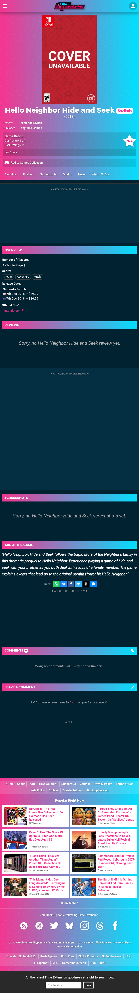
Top (10, 784)
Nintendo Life (27, 956)
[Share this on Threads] (86, 584)
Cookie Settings (73, 790)
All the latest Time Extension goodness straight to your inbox (70, 977)
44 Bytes (89, 942)
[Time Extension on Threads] (100, 926)
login (73, 702)
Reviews (28, 174)
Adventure (23, 276)
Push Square (48, 956)
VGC (55, 963)
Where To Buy (101, 174)
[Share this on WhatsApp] (56, 584)
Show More (69, 903)
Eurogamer (41, 963)
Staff (32, 784)
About (21, 784)
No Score (11, 152)
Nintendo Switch (31, 123)
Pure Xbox (67, 956)
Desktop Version (97, 790)
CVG (93, 963)
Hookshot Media (26, 942)
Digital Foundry (88, 956)
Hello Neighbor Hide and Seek (68, 110)
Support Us (68, 784)
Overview (11, 174)
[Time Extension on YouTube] (39, 926)
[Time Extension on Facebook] (115, 926)
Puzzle (37, 276)
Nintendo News (112, 956)
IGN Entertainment (60, 942)
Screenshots (48, 174)
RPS (103, 963)
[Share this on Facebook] (71, 584)
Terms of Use (124, 784)
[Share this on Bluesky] (63, 584)
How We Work (48, 784)
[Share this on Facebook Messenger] (93, 584)
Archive (54, 790)
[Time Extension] (69, 6)
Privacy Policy (103, 784)
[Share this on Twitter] (78, 584)
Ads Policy (38, 790)
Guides (67, 174)
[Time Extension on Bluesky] (69, 926)
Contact (85, 784)
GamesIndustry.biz (74, 963)
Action (8, 276)
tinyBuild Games (31, 128)
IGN (128, 956)
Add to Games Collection (26, 162)
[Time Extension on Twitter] (54, 926)
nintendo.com (12, 310)
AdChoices (105, 942)
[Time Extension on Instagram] (84, 926)
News (81, 174)
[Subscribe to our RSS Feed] (24, 926)
